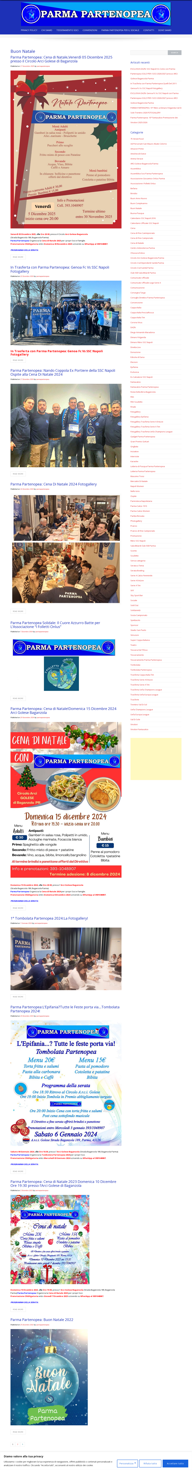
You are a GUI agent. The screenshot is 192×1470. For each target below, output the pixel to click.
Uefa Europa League (139, 714)
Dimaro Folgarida (138, 337)
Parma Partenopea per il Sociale (120, 30)
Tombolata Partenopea (141, 669)
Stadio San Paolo (138, 630)
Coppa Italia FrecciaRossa (142, 312)
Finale (133, 406)
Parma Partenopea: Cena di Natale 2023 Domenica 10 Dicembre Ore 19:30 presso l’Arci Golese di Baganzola (63, 1183)
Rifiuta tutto (150, 1463)
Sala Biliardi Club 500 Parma (143, 545)
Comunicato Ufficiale (139, 277)
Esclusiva (134, 372)
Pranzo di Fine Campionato (142, 531)
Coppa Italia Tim (137, 317)
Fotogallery (135, 411)
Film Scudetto (136, 401)
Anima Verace (136, 158)
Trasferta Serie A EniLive (141, 679)
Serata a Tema (137, 565)
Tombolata (135, 664)
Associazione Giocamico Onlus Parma (147, 178)
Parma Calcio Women (140, 511)
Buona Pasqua (137, 213)
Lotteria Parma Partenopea (142, 471)
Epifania (134, 367)
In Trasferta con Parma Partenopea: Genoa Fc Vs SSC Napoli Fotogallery (59, 269)
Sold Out (134, 605)
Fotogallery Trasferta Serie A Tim (145, 426)
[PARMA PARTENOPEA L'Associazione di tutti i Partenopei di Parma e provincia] (96, 13)
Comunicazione (137, 287)
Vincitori (134, 724)
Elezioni (134, 362)
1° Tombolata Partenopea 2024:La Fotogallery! (49, 918)
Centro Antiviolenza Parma (142, 248)
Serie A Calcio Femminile (141, 575)
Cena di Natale (137, 243)
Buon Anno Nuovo (138, 198)
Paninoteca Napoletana (141, 501)
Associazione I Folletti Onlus (143, 183)
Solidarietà (135, 610)
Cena (132, 228)
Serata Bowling (137, 570)
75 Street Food (137, 138)
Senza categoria (137, 560)
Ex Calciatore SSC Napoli (141, 377)
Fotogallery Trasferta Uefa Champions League (151, 431)
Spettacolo (135, 620)
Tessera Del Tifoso (139, 650)
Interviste (134, 456)
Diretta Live (135, 347)
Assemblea (135, 168)
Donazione (135, 352)
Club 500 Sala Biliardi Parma (143, 272)
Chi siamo (46, 30)
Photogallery (136, 521)
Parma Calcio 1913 (138, 506)
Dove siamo (164, 30)
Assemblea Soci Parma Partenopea (146, 173)
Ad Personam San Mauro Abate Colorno (148, 143)
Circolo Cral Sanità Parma (141, 267)
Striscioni (134, 635)
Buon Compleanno (138, 203)
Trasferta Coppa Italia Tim (142, 674)
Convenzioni (90, 30)
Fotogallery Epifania (139, 416)
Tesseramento (137, 655)
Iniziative (134, 451)
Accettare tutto (175, 1463)
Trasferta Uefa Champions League (146, 689)
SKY (132, 590)
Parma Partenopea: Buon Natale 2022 (41, 1319)
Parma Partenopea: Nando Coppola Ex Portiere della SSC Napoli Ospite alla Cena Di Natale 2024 (62, 372)
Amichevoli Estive (138, 153)
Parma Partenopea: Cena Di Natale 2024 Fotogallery (53, 484)
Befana (133, 188)
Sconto (133, 550)
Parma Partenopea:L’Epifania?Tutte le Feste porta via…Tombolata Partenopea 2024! (65, 1008)
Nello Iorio (135, 491)
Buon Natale (136, 208)
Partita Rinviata (137, 516)
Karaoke (134, 461)
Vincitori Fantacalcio (139, 729)
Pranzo (133, 526)
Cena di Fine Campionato (141, 238)
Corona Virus (136, 322)
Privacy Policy (29, 30)
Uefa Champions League (141, 709)
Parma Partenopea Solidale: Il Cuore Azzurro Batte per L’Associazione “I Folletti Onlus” (55, 624)
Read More (18, 257)
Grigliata (134, 446)
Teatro (133, 645)
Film (132, 397)
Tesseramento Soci (67, 30)
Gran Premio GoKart (139, 441)
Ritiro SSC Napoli (138, 540)
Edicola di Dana (137, 357)
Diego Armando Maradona (142, 332)
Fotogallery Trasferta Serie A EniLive (146, 421)
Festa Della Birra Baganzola (143, 392)
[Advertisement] (156, 759)
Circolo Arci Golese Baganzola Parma (147, 258)
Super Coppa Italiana (140, 640)
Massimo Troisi (137, 476)
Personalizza (126, 1463)
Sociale (133, 600)
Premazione (136, 535)
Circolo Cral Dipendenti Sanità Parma (147, 263)
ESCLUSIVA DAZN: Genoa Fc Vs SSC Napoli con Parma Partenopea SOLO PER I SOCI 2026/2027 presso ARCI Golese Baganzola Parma (154, 98)
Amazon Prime (137, 148)
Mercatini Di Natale (139, 481)
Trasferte (134, 699)
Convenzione (136, 302)
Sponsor (134, 625)
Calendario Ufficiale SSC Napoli (144, 223)
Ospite (133, 496)
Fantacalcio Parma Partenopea (144, 387)
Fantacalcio (135, 382)
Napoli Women (137, 486)
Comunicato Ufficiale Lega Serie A (145, 282)
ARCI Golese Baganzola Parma (144, 163)
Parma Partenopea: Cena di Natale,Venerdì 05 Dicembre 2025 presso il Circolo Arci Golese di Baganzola (61, 59)
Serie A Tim (135, 585)
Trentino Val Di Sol (138, 704)
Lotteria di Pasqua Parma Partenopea (147, 466)
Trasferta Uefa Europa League (144, 694)
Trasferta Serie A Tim (140, 684)
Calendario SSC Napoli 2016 (143, 218)
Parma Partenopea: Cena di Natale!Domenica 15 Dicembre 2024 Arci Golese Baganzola (63, 710)
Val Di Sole (135, 719)
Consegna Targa (138, 292)
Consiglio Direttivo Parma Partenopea (147, 297)
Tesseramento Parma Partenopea (146, 660)
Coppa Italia (135, 307)
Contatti (148, 30)
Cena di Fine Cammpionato (142, 233)
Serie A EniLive (137, 580)
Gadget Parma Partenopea (142, 436)
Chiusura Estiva (137, 253)
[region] (96, 1461)
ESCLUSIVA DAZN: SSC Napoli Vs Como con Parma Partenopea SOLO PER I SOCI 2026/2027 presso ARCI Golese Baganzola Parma (154, 74)
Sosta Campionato (138, 615)
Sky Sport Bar (136, 595)
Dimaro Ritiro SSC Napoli (141, 342)
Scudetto (134, 555)
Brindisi (133, 193)
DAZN (133, 327)
